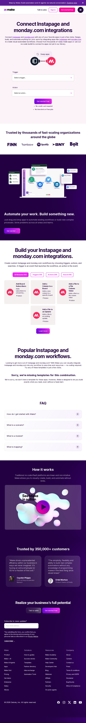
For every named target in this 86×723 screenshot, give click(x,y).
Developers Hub (51, 666)
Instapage (16, 37)
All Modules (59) (20, 275)
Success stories (29, 659)
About (68, 655)
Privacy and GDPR (72, 674)
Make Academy (50, 655)
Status (6, 686)
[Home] (9, 10)
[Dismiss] (82, 3)
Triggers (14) (37, 275)
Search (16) (67, 275)
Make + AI (7, 659)
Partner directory (30, 666)
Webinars (48, 674)
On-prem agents (51, 690)
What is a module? (15, 436)
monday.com (29, 37)
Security (48, 686)
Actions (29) (52, 275)
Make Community (51, 659)
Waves (6, 690)
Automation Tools (30, 674)
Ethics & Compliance (73, 686)
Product (7, 655)
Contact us (70, 662)
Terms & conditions (72, 670)
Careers (69, 659)
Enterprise (7, 682)
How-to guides (29, 655)
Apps (6, 666)
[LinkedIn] (74, 702)
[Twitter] (69, 702)
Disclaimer (69, 678)
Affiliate (47, 678)
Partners (48, 682)
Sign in (53, 10)
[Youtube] (80, 702)
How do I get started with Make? (21, 414)
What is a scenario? (15, 425)
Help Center (49, 662)
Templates (27, 662)
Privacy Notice (33, 636)
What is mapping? (15, 447)
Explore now (72, 3)
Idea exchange (29, 670)
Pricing (6, 674)
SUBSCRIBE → (9, 641)
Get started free (67, 10)
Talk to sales (42, 10)
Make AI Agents (9, 662)
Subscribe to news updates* (15, 621)
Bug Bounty (70, 682)
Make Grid (7, 670)
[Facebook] (58, 702)
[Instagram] (64, 702)
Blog (46, 670)
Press (68, 666)
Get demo (7, 678)
